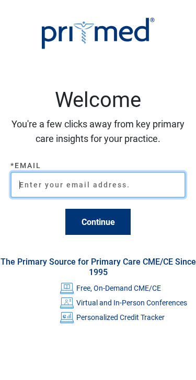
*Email (25, 165)
